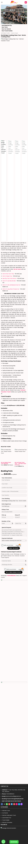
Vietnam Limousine (7, 822)
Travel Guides (5, 820)
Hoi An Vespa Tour (7, 276)
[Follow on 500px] (19, 804)
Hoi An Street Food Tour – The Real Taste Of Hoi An (20, 463)
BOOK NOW (14, 842)
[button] (2, 2)
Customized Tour (6, 817)
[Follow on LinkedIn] (12, 804)
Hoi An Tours (14, 33)
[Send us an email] (4, 804)
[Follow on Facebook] (2, 804)
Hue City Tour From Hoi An (9, 278)
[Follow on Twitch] (21, 804)
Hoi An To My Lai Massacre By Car (11, 285)
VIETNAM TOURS (5, 33)
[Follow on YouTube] (14, 804)
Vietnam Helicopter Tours (9, 815)
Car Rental (5, 813)
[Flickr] (16, 804)
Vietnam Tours (6, 810)
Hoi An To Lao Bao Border (9, 281)
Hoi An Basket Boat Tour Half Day (6, 463)
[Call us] (7, 804)
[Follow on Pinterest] (9, 804)
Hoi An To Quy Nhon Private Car (10, 289)
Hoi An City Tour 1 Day (8, 273)
